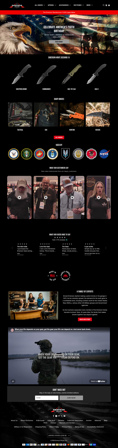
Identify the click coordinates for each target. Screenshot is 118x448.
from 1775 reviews (58, 240)
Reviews (61, 420)
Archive (88, 420)
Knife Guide (40, 420)
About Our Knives (27, 420)
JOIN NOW (71, 398)
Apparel (51, 5)
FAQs (45, 423)
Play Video (59, 356)
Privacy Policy (67, 427)
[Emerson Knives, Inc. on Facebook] (54, 416)
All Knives (39, 5)
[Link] (21, 74)
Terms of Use (79, 427)
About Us (14, 420)
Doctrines (78, 5)
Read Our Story (85, 319)
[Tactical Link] (20, 114)
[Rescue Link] (98, 114)
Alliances (98, 420)
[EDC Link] (46, 114)
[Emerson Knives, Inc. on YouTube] (64, 416)
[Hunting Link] (72, 114)
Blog (105, 420)
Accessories (64, 5)
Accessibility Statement (95, 427)
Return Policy (54, 427)
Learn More (71, 12)
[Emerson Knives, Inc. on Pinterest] (59, 416)
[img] (60, 237)
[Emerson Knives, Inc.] (17, 5)
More (89, 5)
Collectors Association (75, 420)
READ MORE (59, 42)
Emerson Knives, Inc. (61, 440)
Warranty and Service (66, 423)
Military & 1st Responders (23, 427)
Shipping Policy (40, 427)
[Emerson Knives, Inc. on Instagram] (56, 416)
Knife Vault (51, 420)
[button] (56, 221)
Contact (53, 423)
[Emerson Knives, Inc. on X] (62, 416)
